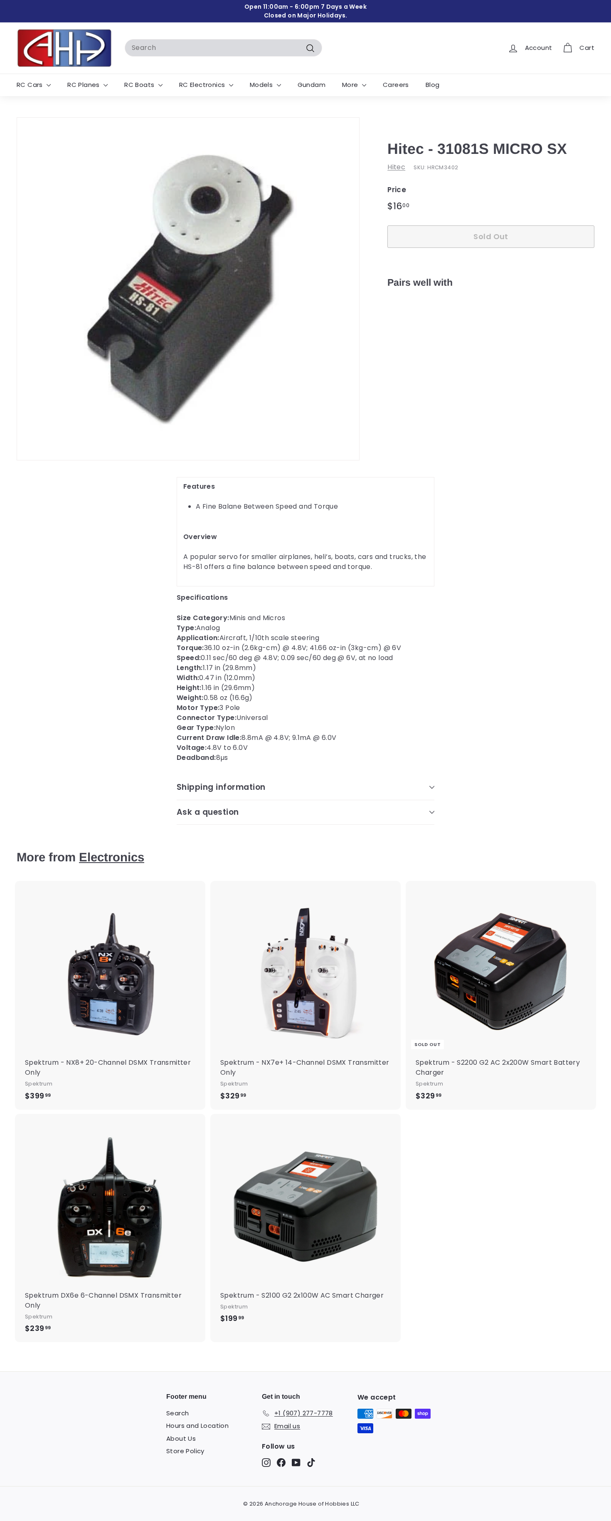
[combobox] (223, 48)
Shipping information (221, 787)
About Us (181, 1438)
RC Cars (30, 84)
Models (262, 84)
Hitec (396, 167)
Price (396, 190)
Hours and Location (197, 1425)
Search (177, 1413)
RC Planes (84, 84)
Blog (433, 84)
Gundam (311, 84)
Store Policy (185, 1451)
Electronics (111, 857)
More (351, 84)
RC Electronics (203, 84)
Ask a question (208, 812)
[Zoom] (188, 289)
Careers (396, 84)
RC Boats (140, 84)
